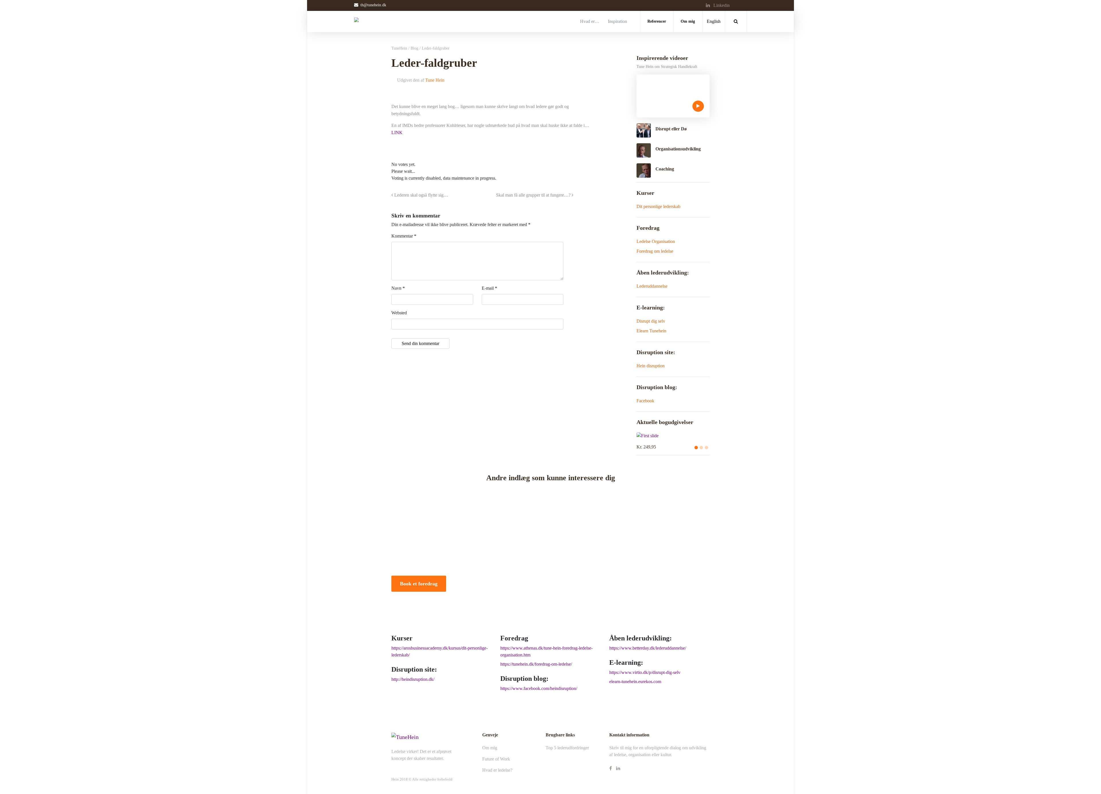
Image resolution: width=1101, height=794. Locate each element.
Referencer (656, 21)
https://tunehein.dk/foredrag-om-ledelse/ (536, 664)
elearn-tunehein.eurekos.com (635, 681)
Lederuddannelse (652, 286)
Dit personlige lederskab (658, 206)
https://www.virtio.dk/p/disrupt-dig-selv (644, 672)
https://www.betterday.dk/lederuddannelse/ (647, 648)
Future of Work (496, 758)
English (714, 21)
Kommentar (403, 236)
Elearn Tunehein (651, 330)
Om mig (688, 21)
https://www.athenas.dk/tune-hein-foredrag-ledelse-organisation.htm (546, 651)
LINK (397, 132)
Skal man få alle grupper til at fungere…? (534, 195)
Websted (399, 312)
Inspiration (617, 21)
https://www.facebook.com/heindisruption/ (538, 688)
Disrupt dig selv (651, 321)
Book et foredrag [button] (419, 584)
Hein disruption (651, 365)
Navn (398, 288)
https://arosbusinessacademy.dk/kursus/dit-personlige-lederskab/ (439, 651)
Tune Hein (434, 80)
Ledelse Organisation (656, 241)
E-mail (489, 288)
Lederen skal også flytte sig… (420, 195)
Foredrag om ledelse (655, 251)
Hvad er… (589, 21)
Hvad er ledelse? (497, 770)
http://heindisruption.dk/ (412, 679)
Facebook (645, 400)
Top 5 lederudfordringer (567, 747)
